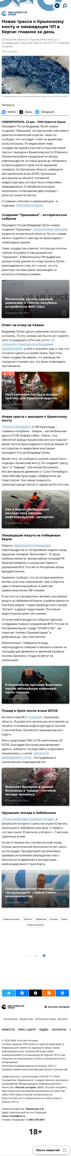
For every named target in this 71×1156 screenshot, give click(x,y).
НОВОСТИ (8, 1030)
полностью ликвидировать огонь (25, 755)
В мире (54, 919)
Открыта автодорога (17, 427)
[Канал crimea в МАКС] (62, 993)
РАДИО (43, 1030)
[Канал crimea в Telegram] (8, 993)
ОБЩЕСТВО (26, 1019)
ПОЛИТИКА (10, 1019)
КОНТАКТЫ (59, 1030)
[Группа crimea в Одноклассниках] (48, 993)
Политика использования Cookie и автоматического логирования (34, 1060)
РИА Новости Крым (29, 206)
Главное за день (11, 919)
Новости (28, 919)
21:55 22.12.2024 (10, 51)
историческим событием (50, 230)
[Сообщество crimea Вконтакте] (22, 993)
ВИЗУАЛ (63, 1019)
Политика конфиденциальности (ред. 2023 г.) (29, 1066)
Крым (64, 919)
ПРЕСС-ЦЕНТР (27, 1030)
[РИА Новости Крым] (14, 13)
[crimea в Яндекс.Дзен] (35, 993)
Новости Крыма (35, 925)
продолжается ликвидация (32, 546)
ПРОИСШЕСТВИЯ (45, 1019)
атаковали (35, 717)
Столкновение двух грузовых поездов (28, 819)
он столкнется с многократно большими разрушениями (28, 344)
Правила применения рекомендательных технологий (34, 1070)
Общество (41, 919)
